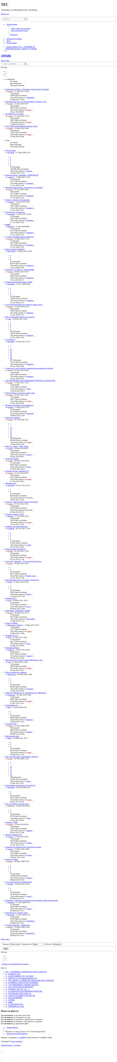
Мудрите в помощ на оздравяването (19, 405)
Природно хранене (12, 418)
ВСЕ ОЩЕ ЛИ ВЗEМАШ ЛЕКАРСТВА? (21, 126)
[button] (6, 75)
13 (11, 434)
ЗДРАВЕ (6, 55)
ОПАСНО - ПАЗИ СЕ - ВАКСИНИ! (19, 270)
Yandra (29, 843)
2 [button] (5, 73)
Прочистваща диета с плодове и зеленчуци (22, 580)
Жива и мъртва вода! (13, 835)
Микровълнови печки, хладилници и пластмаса (24, 187)
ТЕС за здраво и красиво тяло (17, 804)
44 (11, 358)
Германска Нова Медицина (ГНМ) (18, 282)
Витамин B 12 (11, 598)
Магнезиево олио (12, 736)
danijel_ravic (31, 576)
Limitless (11, 529)
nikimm (29, 732)
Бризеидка (12, 674)
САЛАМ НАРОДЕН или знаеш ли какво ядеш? (24, 305)
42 (11, 354)
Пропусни (5, 14)
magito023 (30, 921)
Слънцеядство (11, 724)
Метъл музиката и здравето (16, 672)
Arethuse (11, 902)
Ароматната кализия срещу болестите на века (23, 847)
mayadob (11, 153)
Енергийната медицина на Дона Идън (20, 785)
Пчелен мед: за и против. (15, 212)
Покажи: (6, 944)
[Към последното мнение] (35, 98)
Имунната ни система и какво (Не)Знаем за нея (23, 660)
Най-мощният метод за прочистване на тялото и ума (25, 102)
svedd (29, 545)
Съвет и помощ (11, 623)
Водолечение (10, 150)
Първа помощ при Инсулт (15, 549)
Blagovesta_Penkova (15, 625)
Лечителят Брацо (12, 459)
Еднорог (30, 689)
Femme (10, 407)
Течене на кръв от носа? (14, 514)
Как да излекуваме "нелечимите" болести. (21, 757)
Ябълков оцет (10, 483)
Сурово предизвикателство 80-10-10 (19, 237)
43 (11, 356)
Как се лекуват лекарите (14, 249)
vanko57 (11, 177)
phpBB (22, 1037)
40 (11, 350)
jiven (9, 600)
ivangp (10, 91)
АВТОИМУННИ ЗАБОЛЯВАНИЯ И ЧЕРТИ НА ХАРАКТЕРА (30, 381)
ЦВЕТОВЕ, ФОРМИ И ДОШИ (17, 611)
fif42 (9, 637)
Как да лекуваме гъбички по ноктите (19, 317)
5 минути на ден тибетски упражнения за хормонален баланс (29, 368)
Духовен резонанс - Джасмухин (17, 925)
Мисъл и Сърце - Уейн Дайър (16, 446)
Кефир (8, 224)
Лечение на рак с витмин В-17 (17, 471)
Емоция (30, 720)
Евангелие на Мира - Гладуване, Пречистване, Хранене (27, 89)
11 (11, 430)
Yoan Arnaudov (16, 1041)
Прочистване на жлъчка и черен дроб (20, 393)
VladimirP (30, 98)
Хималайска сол (11, 705)
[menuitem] (20, 28)
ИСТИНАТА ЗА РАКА (14, 114)
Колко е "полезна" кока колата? (17, 200)
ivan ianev (11, 214)
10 (11, 428)
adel (9, 707)
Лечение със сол (11, 635)
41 (11, 352)
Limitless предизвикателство (16, 526)
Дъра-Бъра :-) (10, 339)
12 (11, 432)
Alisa (28, 389)
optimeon (30, 183)
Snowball (30, 413)
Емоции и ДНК (11, 822)
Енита (29, 594)
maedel (29, 171)
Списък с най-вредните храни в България (21, 502)
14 (11, 436)
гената (10, 448)
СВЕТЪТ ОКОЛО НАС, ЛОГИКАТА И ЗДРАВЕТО (25, 693)
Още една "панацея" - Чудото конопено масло (23, 561)
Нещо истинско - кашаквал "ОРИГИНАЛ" (22, 175)
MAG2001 (12, 251)
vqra (9, 319)
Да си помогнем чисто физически (18, 882)
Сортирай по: (27, 944)
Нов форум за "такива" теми (16, 913)
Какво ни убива (11, 859)
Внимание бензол (12, 648)
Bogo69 (10, 226)
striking (10, 516)
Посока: (49, 944)
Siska (10, 738)
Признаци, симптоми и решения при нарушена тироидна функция (31, 900)
